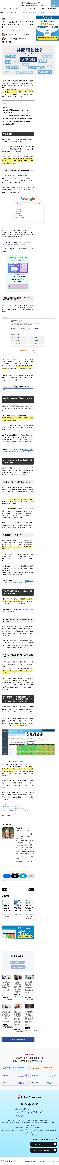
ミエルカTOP (3, 12)
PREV (5, 890)
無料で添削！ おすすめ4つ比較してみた (16, 810)
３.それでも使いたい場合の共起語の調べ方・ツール (17, 115)
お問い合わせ (55, 5)
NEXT (30, 890)
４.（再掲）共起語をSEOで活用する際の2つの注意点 (17, 118)
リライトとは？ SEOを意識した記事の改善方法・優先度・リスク (18, 451)
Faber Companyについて (42, 1150)
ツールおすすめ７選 (10, 806)
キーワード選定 (6, 815)
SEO (19, 12)
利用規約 (57, 1161)
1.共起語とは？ (7, 107)
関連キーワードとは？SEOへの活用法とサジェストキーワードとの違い (18, 388)
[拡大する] (53, 47)
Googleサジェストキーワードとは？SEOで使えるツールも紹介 (17, 244)
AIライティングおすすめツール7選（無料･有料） (13, 808)
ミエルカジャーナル (11, 12)
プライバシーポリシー (51, 1161)
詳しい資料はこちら (21, 761)
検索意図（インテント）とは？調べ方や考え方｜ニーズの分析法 (18, 582)
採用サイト (37, 1144)
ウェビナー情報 (40, 5)
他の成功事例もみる (18, 1039)
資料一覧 (47, 5)
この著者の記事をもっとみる (23, 861)
